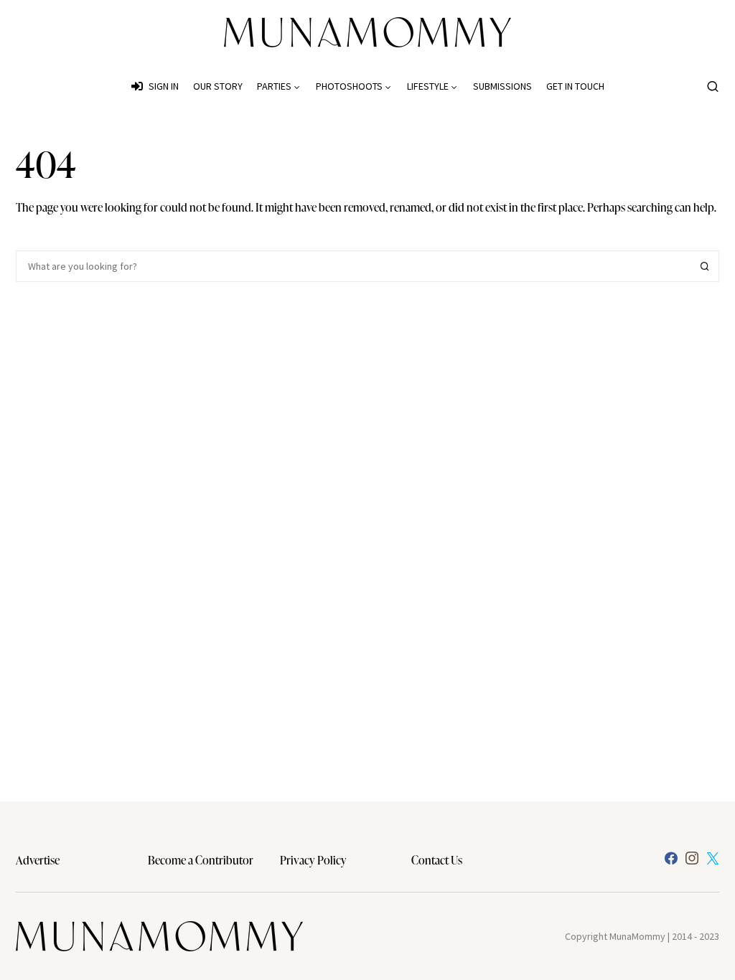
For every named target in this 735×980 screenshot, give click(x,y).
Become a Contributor (200, 860)
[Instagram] (691, 858)
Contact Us (436, 860)
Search (704, 266)
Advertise (38, 860)
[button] (712, 86)
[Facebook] (671, 858)
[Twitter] (712, 858)
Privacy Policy (313, 860)
